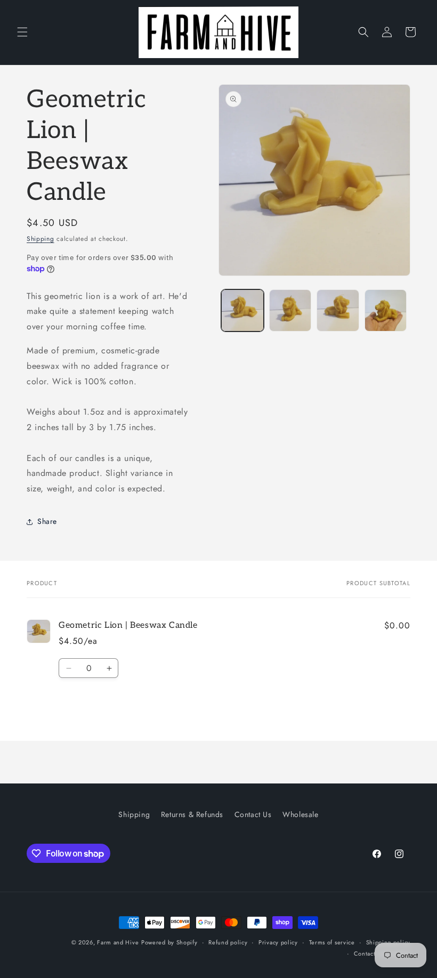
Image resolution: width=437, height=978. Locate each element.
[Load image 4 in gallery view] (386, 310)
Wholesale (300, 814)
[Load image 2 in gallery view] (290, 310)
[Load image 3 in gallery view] (338, 310)
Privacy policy (278, 942)
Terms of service (332, 942)
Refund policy (227, 942)
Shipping (40, 239)
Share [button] (47, 521)
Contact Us (253, 814)
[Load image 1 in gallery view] (242, 310)
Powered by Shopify (169, 942)
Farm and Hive (118, 942)
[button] (22, 32)
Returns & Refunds (192, 814)
